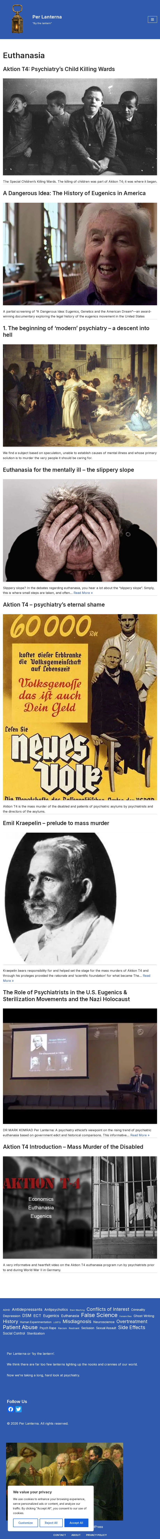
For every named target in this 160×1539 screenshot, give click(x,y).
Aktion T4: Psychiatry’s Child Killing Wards (59, 69)
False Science (99, 1315)
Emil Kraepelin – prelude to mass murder (56, 823)
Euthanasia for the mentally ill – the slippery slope (68, 470)
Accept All (76, 1522)
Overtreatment (131, 1321)
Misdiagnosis (77, 1321)
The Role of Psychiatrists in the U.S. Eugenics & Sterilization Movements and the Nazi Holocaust (66, 995)
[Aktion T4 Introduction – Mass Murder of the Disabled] (80, 1207)
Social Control (14, 1333)
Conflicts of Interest (108, 1309)
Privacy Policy (96, 1535)
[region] (51, 1508)
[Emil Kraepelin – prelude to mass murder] (80, 898)
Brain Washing (77, 1310)
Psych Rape (48, 1328)
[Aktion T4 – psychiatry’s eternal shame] (80, 707)
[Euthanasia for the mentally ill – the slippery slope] (80, 530)
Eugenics (51, 1315)
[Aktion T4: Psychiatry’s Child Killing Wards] (80, 126)
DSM (26, 1315)
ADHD (6, 1309)
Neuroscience (104, 1322)
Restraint (74, 1328)
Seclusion (87, 1328)
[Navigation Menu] (152, 19)
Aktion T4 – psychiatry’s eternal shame (54, 604)
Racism (62, 1328)
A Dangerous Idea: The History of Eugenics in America (74, 193)
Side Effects (131, 1327)
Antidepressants (27, 1309)
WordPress (95, 1527)
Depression (11, 1316)
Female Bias (125, 1316)
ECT (37, 1315)
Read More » (83, 593)
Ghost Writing (144, 1316)
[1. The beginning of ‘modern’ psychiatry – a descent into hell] (80, 395)
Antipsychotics (56, 1309)
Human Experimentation (36, 1322)
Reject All (51, 1522)
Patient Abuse (20, 1327)
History (10, 1321)
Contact (59, 1535)
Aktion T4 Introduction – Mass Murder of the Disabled (73, 1147)
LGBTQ (57, 1322)
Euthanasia (70, 1316)
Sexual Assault (106, 1328)
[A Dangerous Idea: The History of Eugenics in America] (80, 254)
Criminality (138, 1310)
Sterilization (36, 1333)
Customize (25, 1522)
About (76, 1535)
